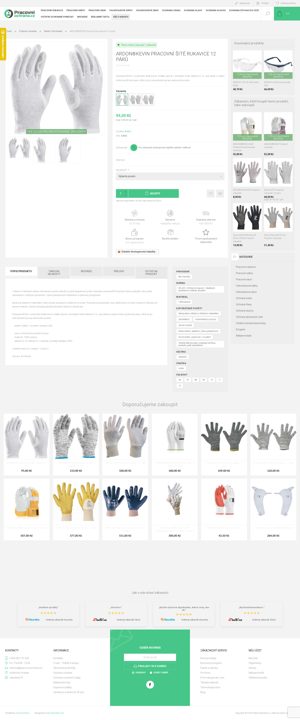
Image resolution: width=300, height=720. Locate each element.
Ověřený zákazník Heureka (59, 620)
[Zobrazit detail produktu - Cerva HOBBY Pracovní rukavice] (247, 117)
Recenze (86, 271)
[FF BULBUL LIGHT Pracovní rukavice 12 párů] (224, 444)
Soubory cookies (62, 672)
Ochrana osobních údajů (67, 677)
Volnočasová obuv (246, 292)
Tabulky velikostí (209, 682)
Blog (202, 692)
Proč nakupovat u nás (212, 677)
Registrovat (245, 3)
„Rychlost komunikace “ (252, 607)
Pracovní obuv (244, 279)
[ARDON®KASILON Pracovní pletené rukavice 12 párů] (76, 444)
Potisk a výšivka (209, 668)
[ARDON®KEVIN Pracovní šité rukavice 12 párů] (27, 444)
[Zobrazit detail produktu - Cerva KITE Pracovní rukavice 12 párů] (135, 105)
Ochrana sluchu (244, 310)
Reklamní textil (243, 335)
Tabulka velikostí (54, 272)
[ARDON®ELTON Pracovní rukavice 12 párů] (27, 509)
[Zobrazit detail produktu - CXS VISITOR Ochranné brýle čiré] (247, 55)
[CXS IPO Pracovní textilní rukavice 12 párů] (125, 444)
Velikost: (122, 170)
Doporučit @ (220, 193)
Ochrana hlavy (244, 304)
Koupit (243, 70)
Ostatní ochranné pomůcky (251, 323)
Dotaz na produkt (151, 272)
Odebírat (140, 672)
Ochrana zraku (244, 298)
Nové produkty (208, 658)
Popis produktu (21, 271)
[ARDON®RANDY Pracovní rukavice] (224, 509)
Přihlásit (265, 3)
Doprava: (120, 160)
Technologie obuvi (210, 687)
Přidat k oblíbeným (211, 193)
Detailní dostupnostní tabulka (138, 251)
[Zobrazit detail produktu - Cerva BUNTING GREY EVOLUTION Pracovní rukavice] (243, 208)
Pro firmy (205, 672)
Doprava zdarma (206, 217)
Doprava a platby (62, 687)
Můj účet (253, 658)
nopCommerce (22, 713)
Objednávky (255, 663)
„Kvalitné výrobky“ (48, 607)
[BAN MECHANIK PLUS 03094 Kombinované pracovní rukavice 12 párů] (175, 509)
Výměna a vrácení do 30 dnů (68, 692)
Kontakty (58, 658)
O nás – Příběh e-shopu (66, 663)
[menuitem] (77, 658)
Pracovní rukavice (246, 267)
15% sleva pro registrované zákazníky (56, 131)
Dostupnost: (122, 147)
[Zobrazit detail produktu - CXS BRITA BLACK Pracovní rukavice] (243, 162)
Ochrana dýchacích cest (249, 317)
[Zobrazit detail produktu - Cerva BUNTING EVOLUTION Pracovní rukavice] (251, 208)
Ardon (128, 131)
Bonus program (135, 236)
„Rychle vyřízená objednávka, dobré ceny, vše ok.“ (184, 608)
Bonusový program (211, 663)
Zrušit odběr (160, 672)
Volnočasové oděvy (247, 285)
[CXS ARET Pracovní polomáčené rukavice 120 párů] (125, 509)
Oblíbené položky (258, 677)
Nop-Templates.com (55, 713)
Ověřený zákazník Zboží (128, 620)
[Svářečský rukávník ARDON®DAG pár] (273, 509)
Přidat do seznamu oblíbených (251, 70)
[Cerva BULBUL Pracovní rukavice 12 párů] (273, 444)
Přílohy (119, 271)
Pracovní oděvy (244, 273)
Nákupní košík (256, 672)
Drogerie (240, 329)
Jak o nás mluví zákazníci (150, 592)
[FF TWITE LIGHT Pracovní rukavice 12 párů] (76, 509)
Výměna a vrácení (135, 217)
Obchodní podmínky (64, 668)
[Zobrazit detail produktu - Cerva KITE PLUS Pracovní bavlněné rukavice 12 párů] (148, 105)
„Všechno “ (116, 607)
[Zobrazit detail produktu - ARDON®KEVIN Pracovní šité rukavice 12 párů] (122, 105)
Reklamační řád (61, 682)
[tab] (21, 273)
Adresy (252, 668)
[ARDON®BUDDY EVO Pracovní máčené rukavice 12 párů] (175, 444)
